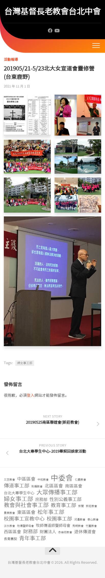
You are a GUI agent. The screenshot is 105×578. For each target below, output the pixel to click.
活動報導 (11, 59)
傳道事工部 (16, 486)
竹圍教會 (91, 526)
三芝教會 (9, 480)
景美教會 (9, 513)
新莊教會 (91, 506)
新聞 (81, 506)
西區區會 (12, 532)
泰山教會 (93, 520)
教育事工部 (63, 505)
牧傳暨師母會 (25, 526)
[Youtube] (57, 30)
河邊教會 (79, 520)
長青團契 (10, 539)
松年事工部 (50, 512)
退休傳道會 (85, 532)
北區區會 (54, 486)
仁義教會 (80, 480)
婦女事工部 (24, 363)
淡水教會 (9, 526)
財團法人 (48, 532)
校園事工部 (59, 519)
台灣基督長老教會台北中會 (52, 11)
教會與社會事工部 (26, 505)
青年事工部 (32, 538)
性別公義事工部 (65, 499)
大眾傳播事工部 (56, 492)
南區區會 (73, 486)
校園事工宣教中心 (24, 519)
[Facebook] (50, 30)
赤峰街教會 (65, 532)
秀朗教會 (78, 526)
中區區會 (26, 479)
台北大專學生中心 (19, 493)
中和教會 (43, 480)
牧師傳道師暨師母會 (53, 525)
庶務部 (41, 499)
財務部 (30, 532)
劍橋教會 (37, 486)
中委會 (62, 478)
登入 (30, 395)
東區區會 (26, 512)
